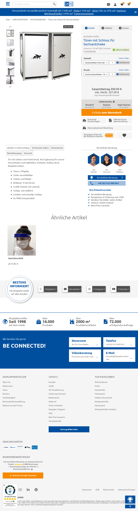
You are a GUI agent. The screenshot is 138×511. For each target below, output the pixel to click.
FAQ (50, 413)
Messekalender (55, 421)
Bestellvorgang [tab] (14, 153)
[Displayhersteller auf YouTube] (20, 489)
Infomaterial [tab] (57, 147)
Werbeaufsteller (102, 401)
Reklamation (54, 397)
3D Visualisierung (56, 390)
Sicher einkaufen (56, 405)
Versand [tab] (28, 153)
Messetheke (100, 390)
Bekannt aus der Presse (12, 405)
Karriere (6, 393)
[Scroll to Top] (130, 506)
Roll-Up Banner (101, 382)
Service (124, 28)
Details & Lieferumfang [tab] (18, 147)
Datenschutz (108, 489)
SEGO (95, 10)
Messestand (100, 405)
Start (8, 19)
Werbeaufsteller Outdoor (105, 409)
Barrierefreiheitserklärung (14, 401)
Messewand (100, 393)
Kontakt (52, 382)
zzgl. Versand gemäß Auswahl (106, 95)
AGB (97, 489)
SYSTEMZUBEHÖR (38, 19)
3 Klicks (107, 112)
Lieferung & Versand (57, 393)
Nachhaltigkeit (9, 397)
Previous (10, 27)
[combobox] (35, 4)
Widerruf (52, 401)
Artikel (90, 28)
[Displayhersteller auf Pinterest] (36, 489)
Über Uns (7, 382)
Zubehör (107, 28)
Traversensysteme (84, 13)
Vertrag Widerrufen (69, 429)
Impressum (87, 489)
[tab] (107, 61)
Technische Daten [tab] (40, 147)
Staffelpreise (124, 62)
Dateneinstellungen (126, 489)
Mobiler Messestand (103, 397)
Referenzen (8, 386)
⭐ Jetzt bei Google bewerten (23, 475)
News (5, 390)
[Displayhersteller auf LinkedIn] (28, 489)
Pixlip (77, 10)
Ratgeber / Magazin (57, 409)
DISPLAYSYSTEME (20, 19)
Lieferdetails (90, 51)
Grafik (51, 386)
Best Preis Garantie (57, 417)
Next (10, 86)
